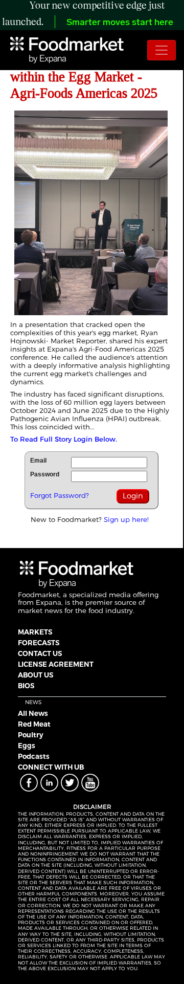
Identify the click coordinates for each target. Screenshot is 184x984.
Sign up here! (126, 519)
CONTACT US (40, 653)
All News (33, 713)
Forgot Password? (59, 495)
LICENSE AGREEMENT (56, 664)
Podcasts (34, 756)
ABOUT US (35, 675)
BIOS (26, 686)
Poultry (30, 735)
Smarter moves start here (119, 23)
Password (44, 474)
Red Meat (34, 724)
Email (38, 460)
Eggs (26, 745)
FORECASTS (38, 643)
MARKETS (35, 632)
